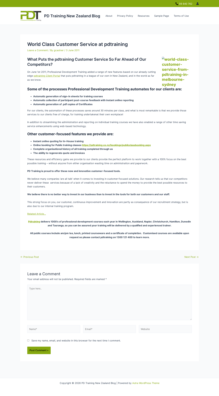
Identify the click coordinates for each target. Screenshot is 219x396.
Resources (143, 15)
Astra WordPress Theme (145, 383)
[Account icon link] (197, 3)
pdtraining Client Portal (47, 75)
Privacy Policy (125, 15)
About (108, 15)
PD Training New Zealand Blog (72, 16)
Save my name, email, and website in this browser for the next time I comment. (76, 340)
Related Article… (36, 213)
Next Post (191, 257)
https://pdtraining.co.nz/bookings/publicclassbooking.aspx (116, 145)
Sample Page (161, 15)
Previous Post (29, 257)
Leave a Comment (37, 50)
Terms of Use (181, 15)
